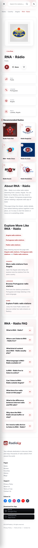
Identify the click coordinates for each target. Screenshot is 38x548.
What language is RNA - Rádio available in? (15, 362)
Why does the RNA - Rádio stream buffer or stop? (15, 414)
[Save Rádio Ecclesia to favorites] (22, 145)
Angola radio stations (13, 235)
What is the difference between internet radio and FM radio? (15, 402)
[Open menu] (4, 4)
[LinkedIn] (18, 500)
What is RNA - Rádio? (14, 330)
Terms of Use (8, 489)
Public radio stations (13, 245)
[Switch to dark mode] (34, 4)
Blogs (5, 475)
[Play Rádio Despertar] (28, 130)
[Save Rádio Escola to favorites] (4, 165)
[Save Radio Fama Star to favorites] (4, 125)
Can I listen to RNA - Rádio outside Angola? (15, 381)
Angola (17, 11)
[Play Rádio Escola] (10, 170)
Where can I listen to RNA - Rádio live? (16, 340)
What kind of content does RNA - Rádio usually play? (16, 350)
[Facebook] (5, 500)
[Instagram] (14, 500)
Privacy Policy (8, 484)
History (6, 473)
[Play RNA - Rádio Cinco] (10, 150)
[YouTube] (23, 500)
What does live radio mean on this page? (14, 391)
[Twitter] (9, 500)
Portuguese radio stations (15, 240)
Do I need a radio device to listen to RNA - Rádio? (15, 426)
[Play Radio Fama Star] (10, 130)
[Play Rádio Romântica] (28, 170)
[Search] (27, 4)
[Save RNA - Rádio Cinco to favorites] (4, 145)
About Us (7, 486)
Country (10, 11)
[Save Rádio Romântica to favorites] (22, 165)
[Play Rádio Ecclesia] (28, 150)
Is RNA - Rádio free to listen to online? (14, 371)
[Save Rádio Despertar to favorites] (22, 125)
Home (4, 11)
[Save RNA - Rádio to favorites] (24, 67)
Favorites (7, 471)
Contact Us (7, 491)
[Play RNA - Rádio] (7, 67)
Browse (6, 468)
